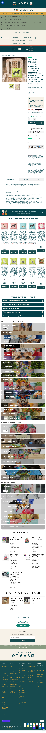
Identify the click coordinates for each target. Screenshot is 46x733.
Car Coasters (13, 576)
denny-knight (37, 169)
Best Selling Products (37, 155)
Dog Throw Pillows (37, 159)
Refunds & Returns (23, 16)
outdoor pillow (37, 172)
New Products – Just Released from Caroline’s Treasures (36, 162)
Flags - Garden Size (14, 566)
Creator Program (9, 22)
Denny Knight (40, 157)
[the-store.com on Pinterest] (1, 22)
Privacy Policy (8, 19)
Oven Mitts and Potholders (37, 546)
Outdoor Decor (32, 172)
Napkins (12, 544)
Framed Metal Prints (14, 547)
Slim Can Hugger (13, 560)
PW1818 (29, 164)
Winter (33, 603)
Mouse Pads (34, 564)
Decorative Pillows (35, 157)
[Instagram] (17, 655)
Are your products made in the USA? (15, 301)
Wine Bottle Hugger (14, 564)
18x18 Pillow (36, 166)
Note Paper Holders (36, 566)
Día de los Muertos (14, 606)
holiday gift (32, 171)
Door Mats (4, 688)
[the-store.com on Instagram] (1, 20)
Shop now (5, 328)
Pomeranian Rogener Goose (36, 163)
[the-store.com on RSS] (1, 24)
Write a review (23, 625)
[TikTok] (21, 655)
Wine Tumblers (22, 700)
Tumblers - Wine (13, 688)
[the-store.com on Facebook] (1, 18)
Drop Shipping (23, 22)
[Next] (26, 73)
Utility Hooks (4, 681)
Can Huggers (13, 559)
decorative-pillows (31, 169)
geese (42, 170)
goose (29, 171)
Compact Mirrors (5, 717)
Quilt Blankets (13, 580)
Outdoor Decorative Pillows (21, 696)
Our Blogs (7, 28)
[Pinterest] (29, 655)
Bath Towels (4, 714)
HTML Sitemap (16, 25)
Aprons (33, 541)
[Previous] (2, 73)
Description (26, 179)
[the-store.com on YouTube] (1, 29)
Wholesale (17, 22)
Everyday (39, 170)
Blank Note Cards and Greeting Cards (31, 672)
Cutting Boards (35, 544)
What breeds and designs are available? (16, 304)
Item (38, 179)
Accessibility (23, 25)
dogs (36, 170)
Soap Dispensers (35, 549)
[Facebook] (13, 655)
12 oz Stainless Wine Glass (15, 582)
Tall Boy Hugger (13, 563)
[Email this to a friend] (38, 151)
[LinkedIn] (32, 655)
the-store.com (8, 724)
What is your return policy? (12, 312)
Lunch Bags (12, 686)
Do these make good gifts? (11, 308)
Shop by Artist (33, 164)
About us (7, 16)
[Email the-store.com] (1, 15)
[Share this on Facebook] (32, 151)
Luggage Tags (13, 579)
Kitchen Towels (13, 684)
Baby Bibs (12, 695)
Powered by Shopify (8, 727)
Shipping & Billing (14, 16)
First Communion (13, 609)
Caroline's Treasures (31, 92)
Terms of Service (16, 19)
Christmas (12, 602)
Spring (33, 600)
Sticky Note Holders (36, 567)
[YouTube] (25, 655)
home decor (37, 171)
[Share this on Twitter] (29, 151)
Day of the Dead (13, 605)
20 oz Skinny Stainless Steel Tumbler (40, 688)
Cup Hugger (12, 562)
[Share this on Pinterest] (35, 151)
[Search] (43, 38)
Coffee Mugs (34, 543)
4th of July (12, 604)
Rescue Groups (8, 25)
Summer (33, 602)
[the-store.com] (5, 38)
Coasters (4, 684)
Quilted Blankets (5, 695)
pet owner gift (32, 173)
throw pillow (33, 174)
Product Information (10, 179)
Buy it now (40, 123)
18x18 (32, 166)
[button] (22, 32)
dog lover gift (32, 170)
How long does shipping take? (13, 316)
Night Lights (12, 541)
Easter (11, 608)
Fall (32, 604)
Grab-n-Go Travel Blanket (15, 577)
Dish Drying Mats (35, 547)
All (32, 155)
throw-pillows (37, 174)
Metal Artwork (13, 549)
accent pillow (41, 166)
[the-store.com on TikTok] (1, 27)
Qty (28, 117)
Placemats (12, 546)
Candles (12, 543)
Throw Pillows (38, 164)
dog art (41, 169)
